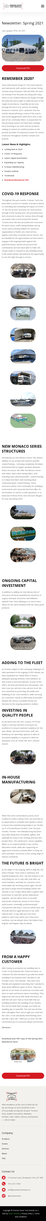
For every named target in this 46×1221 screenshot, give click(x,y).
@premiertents (14, 1196)
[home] (12, 6)
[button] (42, 6)
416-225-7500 (14, 1183)
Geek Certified (14, 1213)
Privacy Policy (27, 1213)
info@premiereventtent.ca (19, 1190)
